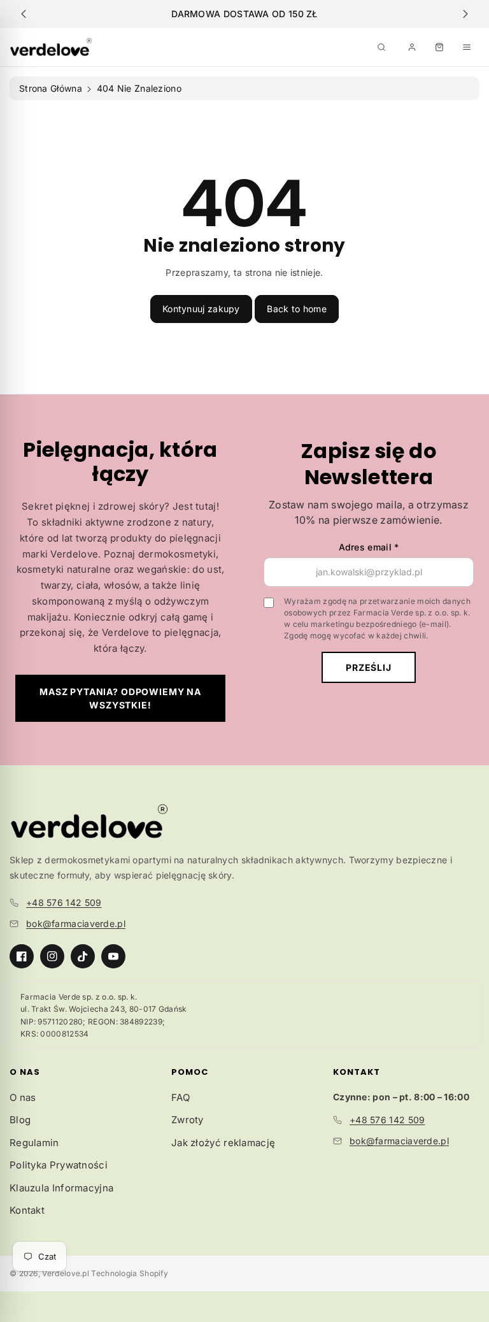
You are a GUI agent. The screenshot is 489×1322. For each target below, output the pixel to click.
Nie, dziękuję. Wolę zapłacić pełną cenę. (244, 756)
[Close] (420, 457)
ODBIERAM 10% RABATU (245, 705)
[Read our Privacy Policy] (407, 834)
